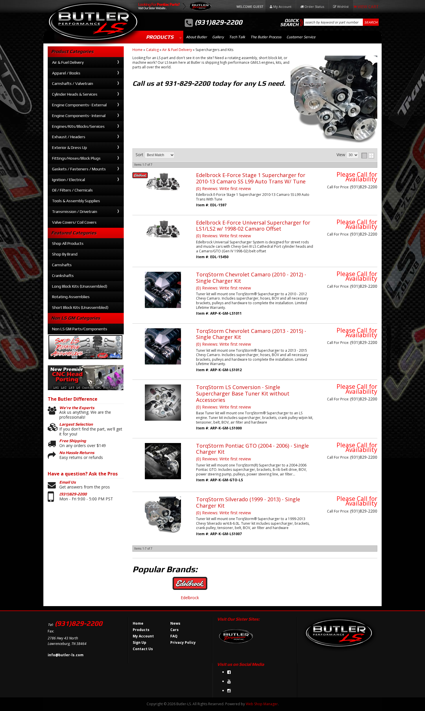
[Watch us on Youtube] (229, 681)
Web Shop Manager (262, 703)
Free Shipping (72, 440)
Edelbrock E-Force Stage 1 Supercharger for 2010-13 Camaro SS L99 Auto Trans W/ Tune (251, 178)
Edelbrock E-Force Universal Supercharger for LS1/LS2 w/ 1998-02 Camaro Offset (253, 225)
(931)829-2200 (73, 494)
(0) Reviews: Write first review (223, 188)
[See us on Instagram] (229, 690)
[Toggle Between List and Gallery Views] (367, 155)
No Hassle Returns (76, 452)
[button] (341, 22)
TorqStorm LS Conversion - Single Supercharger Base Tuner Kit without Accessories (242, 393)
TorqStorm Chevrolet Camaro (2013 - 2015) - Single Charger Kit (251, 334)
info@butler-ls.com (66, 654)
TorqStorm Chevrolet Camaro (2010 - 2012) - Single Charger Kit (251, 277)
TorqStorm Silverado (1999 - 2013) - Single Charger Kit (248, 502)
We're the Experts (76, 407)
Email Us (67, 482)
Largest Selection (76, 424)
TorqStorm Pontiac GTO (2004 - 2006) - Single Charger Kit (252, 448)
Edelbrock (190, 597)
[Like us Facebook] (229, 672)
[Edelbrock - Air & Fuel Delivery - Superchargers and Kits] (189, 586)
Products (159, 37)
